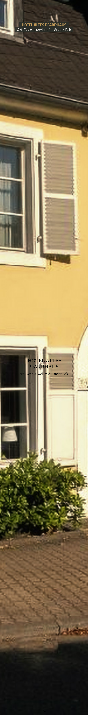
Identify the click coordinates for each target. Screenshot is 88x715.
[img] (44, 27)
